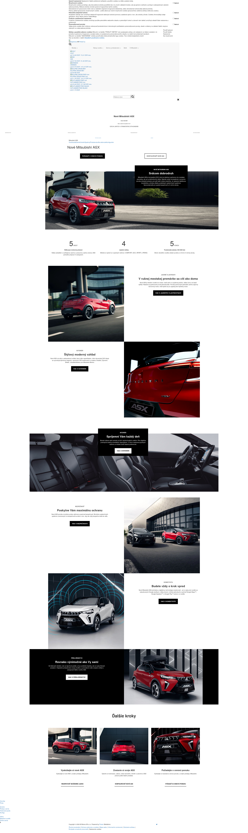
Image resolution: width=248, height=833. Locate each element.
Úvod (70, 142)
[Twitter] (156, 824)
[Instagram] (155, 824)
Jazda (74, 142)
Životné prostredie (74, 827)
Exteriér (78, 142)
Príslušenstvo (94, 142)
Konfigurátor (110, 142)
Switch (176, 3)
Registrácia (73, 42)
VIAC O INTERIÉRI (123, 451)
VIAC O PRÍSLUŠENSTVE (76, 677)
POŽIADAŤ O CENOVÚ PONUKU (92, 156)
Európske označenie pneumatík (78, 829)
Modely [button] (74, 48)
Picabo (101, 824)
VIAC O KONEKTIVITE (168, 601)
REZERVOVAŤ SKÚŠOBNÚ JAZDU (72, 784)
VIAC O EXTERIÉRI (79, 369)
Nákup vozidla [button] (97, 48)
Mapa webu (103, 827)
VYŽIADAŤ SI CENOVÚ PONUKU (175, 784)
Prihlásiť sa (82, 42)
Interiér (82, 142)
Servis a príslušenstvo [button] (113, 48)
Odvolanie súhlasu (129, 827)
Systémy (87, 142)
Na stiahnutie (102, 142)
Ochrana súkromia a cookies (90, 827)
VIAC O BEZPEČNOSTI (80, 524)
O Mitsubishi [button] (134, 48)
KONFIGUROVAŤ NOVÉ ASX (155, 156)
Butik (125, 48)
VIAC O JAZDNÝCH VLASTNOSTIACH (168, 293)
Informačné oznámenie (115, 827)
